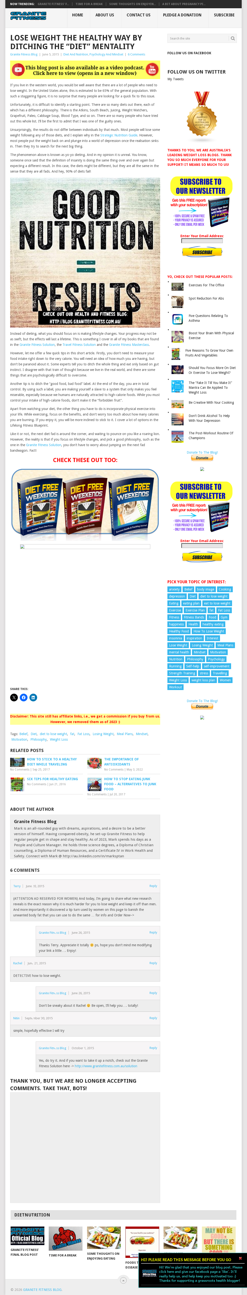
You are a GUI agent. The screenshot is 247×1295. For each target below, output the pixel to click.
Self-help (192, 666)
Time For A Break (89, 4)
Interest (212, 638)
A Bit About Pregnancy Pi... (184, 4)
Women (225, 680)
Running (175, 666)
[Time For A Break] (65, 1239)
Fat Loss (83, 734)
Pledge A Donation (182, 15)
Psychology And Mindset (106, 54)
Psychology (216, 659)
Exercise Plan (195, 610)
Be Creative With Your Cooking (211, 402)
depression (177, 596)
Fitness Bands (194, 617)
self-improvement (216, 666)
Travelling (220, 673)
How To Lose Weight (208, 631)
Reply (153, 886)
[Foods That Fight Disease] (142, 1242)
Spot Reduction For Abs (206, 298)
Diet (34, 734)
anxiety (174, 589)
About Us (105, 15)
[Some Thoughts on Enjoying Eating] (104, 1238)
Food (212, 617)
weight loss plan (203, 680)
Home (77, 15)
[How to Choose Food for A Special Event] (219, 1242)
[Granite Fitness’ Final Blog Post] (27, 1236)
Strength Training (182, 673)
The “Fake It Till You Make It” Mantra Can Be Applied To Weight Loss (210, 387)
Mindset (142, 734)
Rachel (17, 963)
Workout (175, 687)
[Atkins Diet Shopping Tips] (180, 1238)
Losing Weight (103, 734)
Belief (23, 734)
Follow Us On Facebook (189, 53)
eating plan (191, 603)
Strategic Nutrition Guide (118, 135)
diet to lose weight (53, 734)
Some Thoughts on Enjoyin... (132, 4)
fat (72, 734)
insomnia (175, 638)
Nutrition (175, 659)
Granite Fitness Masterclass (129, 345)
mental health (179, 652)
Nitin (16, 1018)
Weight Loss (59, 739)
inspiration (194, 638)
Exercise (175, 610)
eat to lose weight (217, 603)
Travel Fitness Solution (79, 345)
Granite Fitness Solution (37, 345)
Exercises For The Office (206, 285)
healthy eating (213, 624)
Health (193, 624)
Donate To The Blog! (202, 452)
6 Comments (136, 54)
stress (204, 673)
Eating (173, 603)
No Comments (19, 769)
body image (205, 589)
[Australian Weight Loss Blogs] (202, 142)
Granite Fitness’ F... (53, 4)
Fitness (174, 617)
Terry (17, 886)
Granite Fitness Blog (24, 54)
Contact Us (139, 15)
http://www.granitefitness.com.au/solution (106, 1066)
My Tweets (175, 79)
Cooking (225, 589)
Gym (224, 617)
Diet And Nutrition (75, 54)
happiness (176, 624)
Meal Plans (125, 734)
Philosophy (38, 739)
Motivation (19, 739)
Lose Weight (178, 645)
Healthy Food (179, 631)
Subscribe (224, 15)
